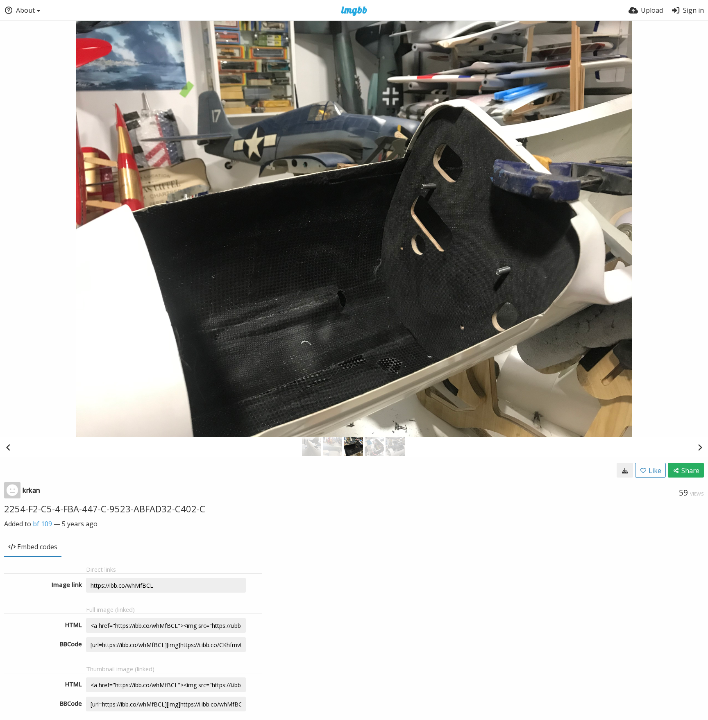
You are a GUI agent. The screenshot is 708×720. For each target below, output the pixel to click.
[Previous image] (8, 447)
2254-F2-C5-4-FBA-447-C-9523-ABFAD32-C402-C (104, 509)
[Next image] (700, 447)
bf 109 (42, 523)
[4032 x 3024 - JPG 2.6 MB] (625, 470)
